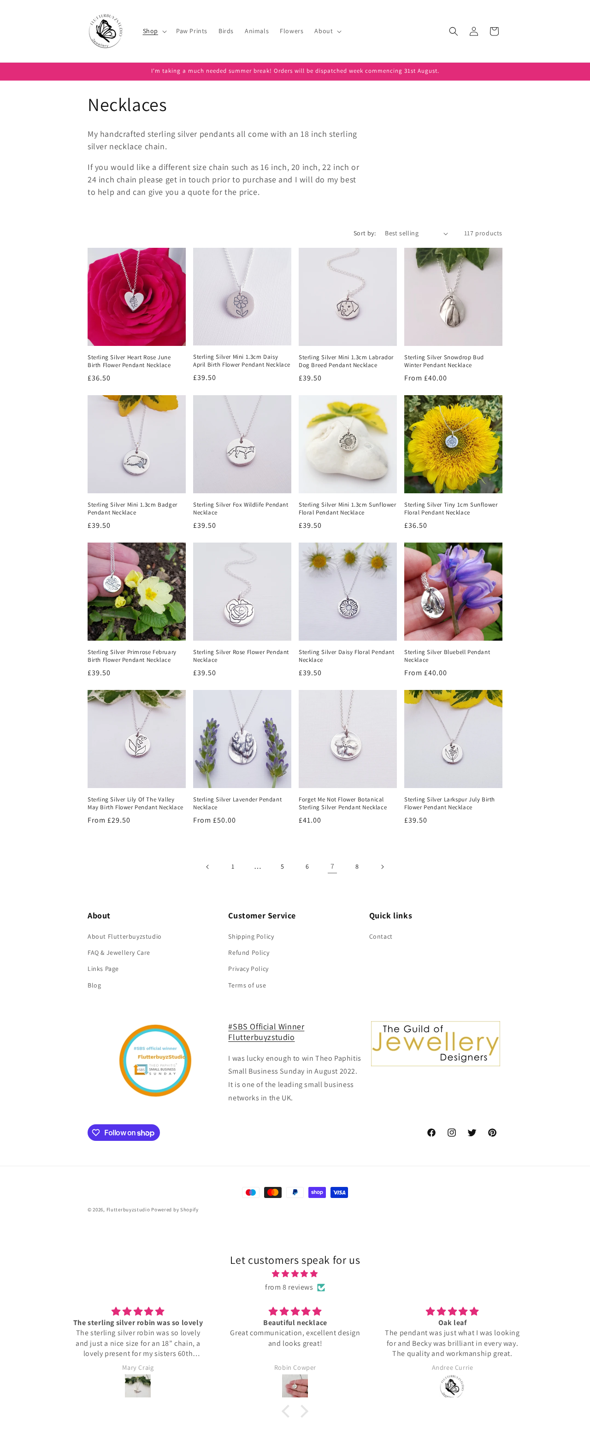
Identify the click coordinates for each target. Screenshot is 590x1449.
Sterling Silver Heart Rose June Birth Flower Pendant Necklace (129, 361)
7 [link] (332, 866)
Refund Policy (248, 952)
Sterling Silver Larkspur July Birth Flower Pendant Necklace (449, 803)
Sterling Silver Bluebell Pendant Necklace (447, 656)
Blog (94, 985)
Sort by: (365, 233)
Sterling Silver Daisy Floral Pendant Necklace (347, 656)
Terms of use (247, 985)
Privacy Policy (248, 968)
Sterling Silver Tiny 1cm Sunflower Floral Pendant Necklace (450, 508)
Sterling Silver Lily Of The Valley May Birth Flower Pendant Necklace (135, 803)
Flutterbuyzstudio (128, 1209)
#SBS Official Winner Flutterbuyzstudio (266, 1031)
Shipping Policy (251, 936)
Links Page (103, 968)
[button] (154, 31)
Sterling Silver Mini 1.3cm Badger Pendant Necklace (132, 508)
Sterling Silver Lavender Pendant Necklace (237, 803)
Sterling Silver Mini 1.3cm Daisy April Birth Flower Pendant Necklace (241, 360)
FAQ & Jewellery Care (119, 952)
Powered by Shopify (175, 1209)
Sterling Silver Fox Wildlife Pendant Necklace (241, 508)
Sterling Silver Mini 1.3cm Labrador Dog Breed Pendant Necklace (346, 361)
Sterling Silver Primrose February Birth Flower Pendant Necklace (132, 656)
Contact (381, 936)
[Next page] (382, 867)
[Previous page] (208, 867)
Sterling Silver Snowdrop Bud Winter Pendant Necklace (444, 361)
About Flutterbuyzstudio (125, 936)
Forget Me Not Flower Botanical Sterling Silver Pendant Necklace (343, 803)
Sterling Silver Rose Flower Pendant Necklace (241, 656)
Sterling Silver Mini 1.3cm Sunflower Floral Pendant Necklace (347, 508)
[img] (295, 1274)
